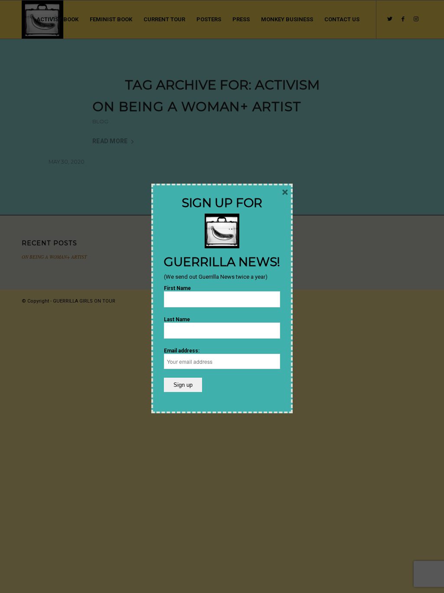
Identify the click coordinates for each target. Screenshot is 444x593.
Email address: (181, 351)
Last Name (177, 319)
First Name (177, 288)
